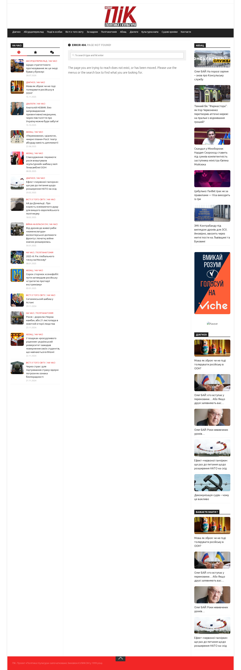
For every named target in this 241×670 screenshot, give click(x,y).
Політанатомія (109, 32)
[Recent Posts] (19, 52)
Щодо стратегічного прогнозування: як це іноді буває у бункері (42, 68)
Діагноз (16, 32)
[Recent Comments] (51, 52)
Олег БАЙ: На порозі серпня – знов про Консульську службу (211, 75)
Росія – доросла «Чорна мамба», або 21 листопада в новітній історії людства (42, 320)
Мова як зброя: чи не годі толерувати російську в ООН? (41, 89)
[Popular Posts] (35, 52)
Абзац (123, 32)
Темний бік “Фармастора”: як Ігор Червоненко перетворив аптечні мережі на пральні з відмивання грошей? (211, 114)
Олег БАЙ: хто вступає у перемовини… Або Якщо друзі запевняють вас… (209, 399)
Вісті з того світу (74, 32)
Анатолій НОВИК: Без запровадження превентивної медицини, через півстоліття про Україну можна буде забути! (42, 114)
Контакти (186, 32)
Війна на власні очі (37, 224)
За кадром (92, 32)
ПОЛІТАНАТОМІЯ (44, 252)
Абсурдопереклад (34, 32)
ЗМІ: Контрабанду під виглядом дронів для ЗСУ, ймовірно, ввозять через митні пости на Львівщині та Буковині (212, 233)
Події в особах (54, 32)
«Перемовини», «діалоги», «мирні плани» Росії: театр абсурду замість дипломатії (42, 139)
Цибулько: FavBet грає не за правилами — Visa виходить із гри (212, 195)
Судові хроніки (170, 32)
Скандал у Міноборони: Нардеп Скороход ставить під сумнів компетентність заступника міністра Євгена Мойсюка (211, 156)
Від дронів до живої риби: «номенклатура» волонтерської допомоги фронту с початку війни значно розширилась (41, 235)
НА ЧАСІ (53, 61)
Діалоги (134, 32)
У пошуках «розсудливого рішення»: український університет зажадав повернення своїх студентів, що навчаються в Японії (43, 345)
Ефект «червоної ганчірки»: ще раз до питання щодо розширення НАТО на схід (42, 185)
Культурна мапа (149, 32)
